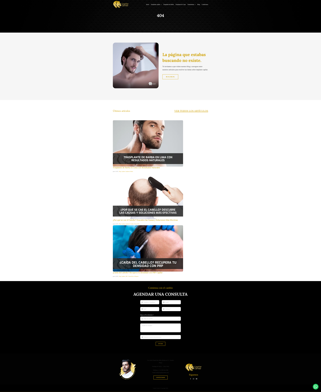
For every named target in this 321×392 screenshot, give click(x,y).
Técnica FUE (136, 224)
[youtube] (196, 378)
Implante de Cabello (130, 224)
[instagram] (193, 378)
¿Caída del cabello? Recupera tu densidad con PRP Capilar (138, 272)
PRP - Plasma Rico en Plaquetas (132, 276)
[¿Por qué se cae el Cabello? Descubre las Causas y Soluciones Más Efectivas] (148, 173)
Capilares (123, 171)
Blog (120, 171)
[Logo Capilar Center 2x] (121, 1)
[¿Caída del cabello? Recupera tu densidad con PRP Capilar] (148, 226)
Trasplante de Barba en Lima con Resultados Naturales (136, 167)
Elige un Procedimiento (147, 315)
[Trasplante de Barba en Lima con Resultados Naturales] (148, 121)
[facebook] (190, 378)
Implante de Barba (129, 171)
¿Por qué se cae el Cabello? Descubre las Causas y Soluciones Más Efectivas (145, 220)
